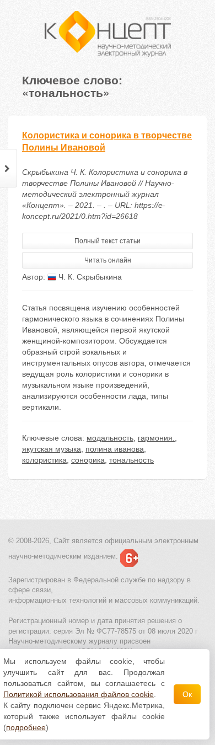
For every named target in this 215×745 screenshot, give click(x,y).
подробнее (26, 727)
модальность (110, 437)
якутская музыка (51, 448)
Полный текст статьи (107, 241)
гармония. (156, 437)
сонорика (88, 459)
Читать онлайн (107, 260)
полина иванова (114, 448)
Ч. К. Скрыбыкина (89, 276)
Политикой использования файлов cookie (78, 694)
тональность (131, 459)
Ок (187, 694)
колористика (44, 459)
